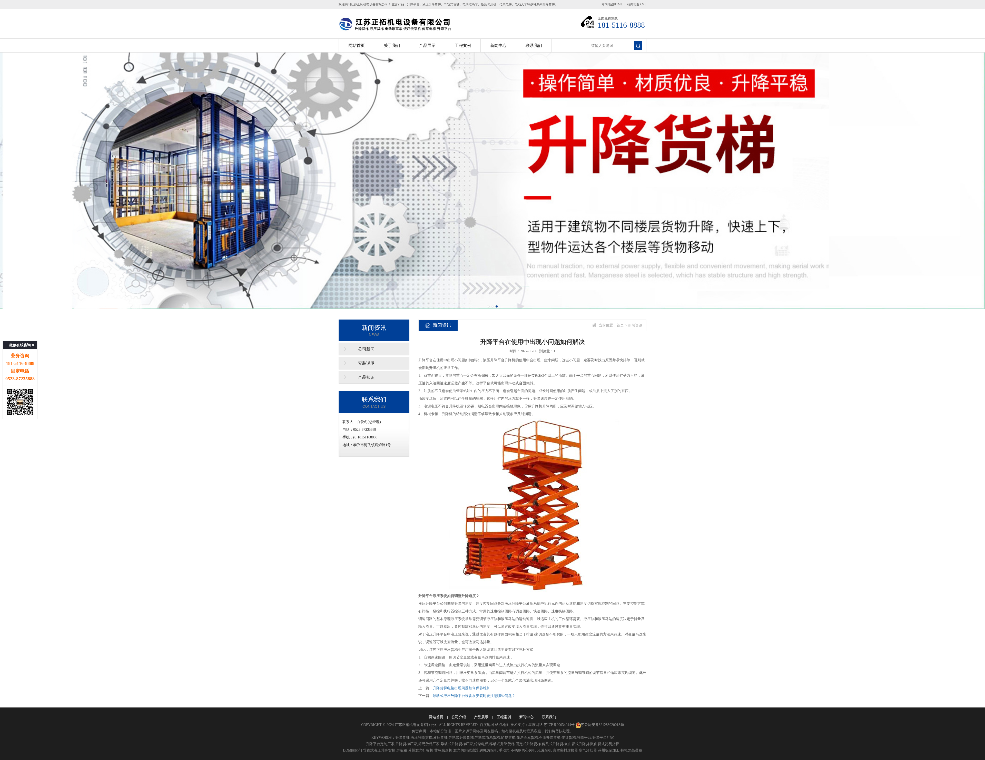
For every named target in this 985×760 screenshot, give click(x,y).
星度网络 (535, 725)
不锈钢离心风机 (523, 750)
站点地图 (502, 725)
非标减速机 (443, 750)
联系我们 (534, 45)
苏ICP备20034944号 (559, 725)
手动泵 (504, 750)
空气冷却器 (588, 750)
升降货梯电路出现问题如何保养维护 (461, 688)
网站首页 (356, 45)
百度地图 (487, 725)
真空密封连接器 (565, 750)
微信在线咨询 (20, 345)
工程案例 (463, 45)
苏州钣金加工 (608, 750)
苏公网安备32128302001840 (602, 725)
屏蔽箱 (401, 750)
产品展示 (427, 45)
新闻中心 (498, 45)
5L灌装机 (544, 750)
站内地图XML (636, 4)
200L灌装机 (488, 750)
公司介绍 (458, 717)
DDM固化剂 (352, 750)
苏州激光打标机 (420, 750)
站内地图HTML (612, 4)
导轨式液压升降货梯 (379, 750)
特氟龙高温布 (631, 750)
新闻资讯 (635, 325)
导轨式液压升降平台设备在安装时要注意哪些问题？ (474, 696)
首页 (620, 325)
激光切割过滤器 (465, 750)
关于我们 (392, 45)
